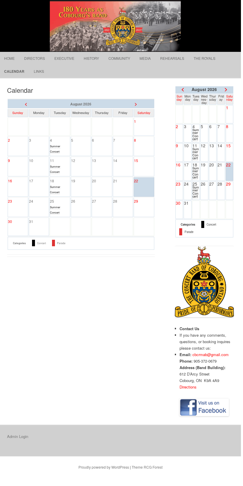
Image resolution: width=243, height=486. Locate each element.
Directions (188, 387)
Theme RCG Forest (147, 467)
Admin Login (17, 436)
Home (9, 58)
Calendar (14, 71)
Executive (64, 58)
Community (119, 58)
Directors (34, 58)
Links (39, 71)
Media (145, 58)
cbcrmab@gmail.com (210, 354)
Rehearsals (172, 58)
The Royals (204, 58)
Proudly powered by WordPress (103, 467)
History (91, 58)
